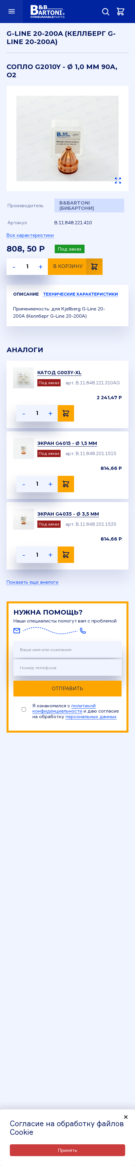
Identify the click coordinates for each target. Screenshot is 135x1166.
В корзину (68, 266)
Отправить (67, 689)
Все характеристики (30, 235)
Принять (67, 1150)
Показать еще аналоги (32, 582)
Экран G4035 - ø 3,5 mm (68, 514)
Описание (26, 294)
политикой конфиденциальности (64, 708)
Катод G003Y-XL (59, 373)
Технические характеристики (80, 294)
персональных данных (91, 716)
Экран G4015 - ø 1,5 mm (67, 443)
